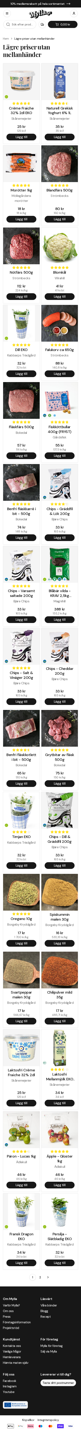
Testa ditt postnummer (58, 1383)
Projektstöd (11, 1328)
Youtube (8, 1392)
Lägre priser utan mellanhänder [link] (34, 38)
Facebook (9, 1381)
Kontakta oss (12, 1346)
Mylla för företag (51, 1346)
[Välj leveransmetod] (42, 24)
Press (7, 1317)
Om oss (8, 1311)
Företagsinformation (17, 1322)
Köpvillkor (28, 1420)
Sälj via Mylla (48, 1351)
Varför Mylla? (11, 1305)
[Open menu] (7, 13)
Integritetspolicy (48, 1420)
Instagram (10, 1386)
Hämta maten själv (15, 1363)
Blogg (44, 1311)
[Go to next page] (48, 1277)
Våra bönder (48, 1305)
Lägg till (21, 137)
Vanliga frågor (12, 1351)
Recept (45, 1317)
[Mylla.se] (40, 14)
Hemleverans (12, 1357)
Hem (6, 38)
